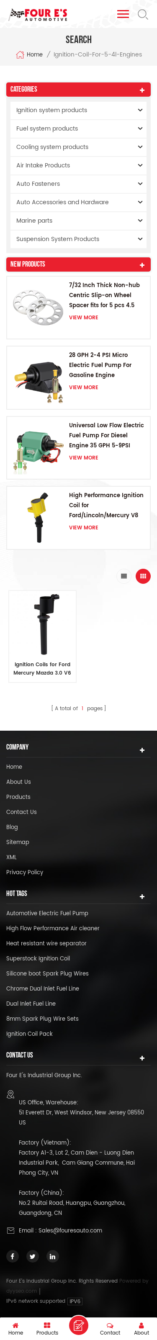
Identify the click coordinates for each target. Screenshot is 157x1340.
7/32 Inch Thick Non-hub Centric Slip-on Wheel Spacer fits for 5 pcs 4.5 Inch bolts (104, 296)
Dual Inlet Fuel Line (31, 1004)
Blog (12, 827)
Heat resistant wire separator (46, 944)
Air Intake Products (43, 165)
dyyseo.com (22, 1291)
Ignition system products (51, 110)
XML (11, 857)
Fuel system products (47, 128)
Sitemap (17, 842)
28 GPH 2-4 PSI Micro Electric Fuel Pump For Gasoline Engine (100, 365)
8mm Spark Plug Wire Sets (42, 1019)
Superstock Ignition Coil (38, 959)
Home (35, 55)
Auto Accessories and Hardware (62, 202)
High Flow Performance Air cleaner (53, 928)
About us (18, 782)
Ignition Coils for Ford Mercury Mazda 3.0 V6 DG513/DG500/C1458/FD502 (42, 669)
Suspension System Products (57, 239)
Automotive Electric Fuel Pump (47, 913)
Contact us (21, 812)
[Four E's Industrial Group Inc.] (37, 14)
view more (83, 318)
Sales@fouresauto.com (70, 1231)
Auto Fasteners (38, 184)
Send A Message (78, 1325)
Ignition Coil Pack (29, 1034)
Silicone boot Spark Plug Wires (47, 974)
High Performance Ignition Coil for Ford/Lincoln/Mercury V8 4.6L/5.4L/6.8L (106, 506)
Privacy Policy (24, 872)
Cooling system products (52, 147)
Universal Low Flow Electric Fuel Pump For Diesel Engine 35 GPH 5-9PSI (106, 435)
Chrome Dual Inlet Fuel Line (42, 989)
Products (18, 797)
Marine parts (34, 221)
